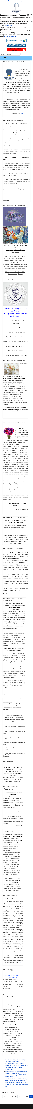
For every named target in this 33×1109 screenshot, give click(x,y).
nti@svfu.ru (8, 25)
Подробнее (6, 200)
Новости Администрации (9, 61)
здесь (22, 113)
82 (27, 1096)
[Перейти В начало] (4, 1096)
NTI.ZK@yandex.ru (10, 37)
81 (23, 1096)
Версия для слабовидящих (16, 1)
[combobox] (10, 54)
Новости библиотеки (8, 548)
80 (19, 1096)
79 (15, 1096)
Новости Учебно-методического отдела (13, 598)
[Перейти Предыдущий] (8, 1096)
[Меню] (5, 58)
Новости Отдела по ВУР (9, 120)
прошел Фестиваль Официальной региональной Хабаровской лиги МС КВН (16, 1084)
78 (12, 1096)
